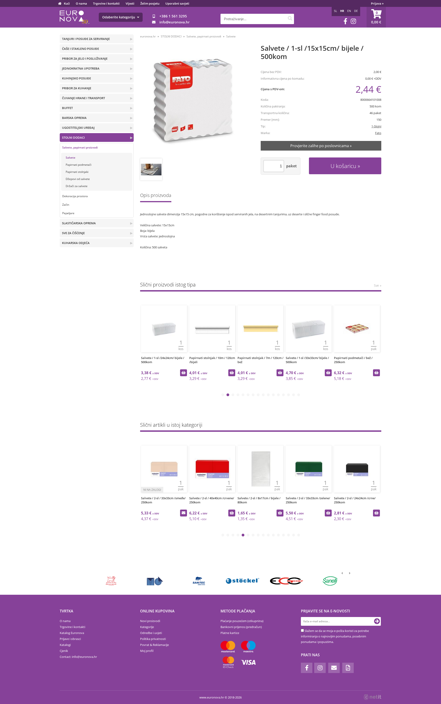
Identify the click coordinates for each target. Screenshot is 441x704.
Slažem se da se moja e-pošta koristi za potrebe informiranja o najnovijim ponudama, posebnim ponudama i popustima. (335, 636)
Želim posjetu (149, 3)
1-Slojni (376, 126)
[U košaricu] (183, 372)
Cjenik (64, 651)
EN (349, 11)
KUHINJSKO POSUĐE (76, 78)
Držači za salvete (77, 186)
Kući (67, 3)
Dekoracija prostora (75, 196)
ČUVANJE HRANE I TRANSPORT (83, 98)
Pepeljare (68, 213)
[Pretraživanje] (290, 19)
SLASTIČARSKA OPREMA (79, 223)
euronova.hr (148, 36)
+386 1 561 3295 (173, 16)
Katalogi (65, 645)
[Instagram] (353, 21)
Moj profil (146, 651)
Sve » (377, 285)
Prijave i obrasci (70, 639)
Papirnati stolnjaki (77, 172)
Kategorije (147, 627)
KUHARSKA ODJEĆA (76, 243)
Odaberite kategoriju (119, 17)
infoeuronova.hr (174, 22)
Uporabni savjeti (177, 3)
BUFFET (67, 108)
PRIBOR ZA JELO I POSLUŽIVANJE (84, 58)
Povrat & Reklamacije (154, 645)
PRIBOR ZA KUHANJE (76, 88)
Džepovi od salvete (78, 179)
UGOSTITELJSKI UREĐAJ (78, 128)
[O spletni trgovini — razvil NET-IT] (372, 697)
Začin (65, 205)
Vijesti (130, 3)
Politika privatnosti (153, 639)
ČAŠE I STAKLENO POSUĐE (80, 49)
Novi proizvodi (150, 621)
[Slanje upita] (183, 513)
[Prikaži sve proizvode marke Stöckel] (242, 581)
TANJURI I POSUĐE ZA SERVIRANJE (86, 39)
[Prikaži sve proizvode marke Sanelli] (330, 581)
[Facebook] (345, 21)
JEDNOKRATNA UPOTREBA (80, 68)
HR (342, 11)
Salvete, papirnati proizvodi (80, 147)
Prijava (377, 3)
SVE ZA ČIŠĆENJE (73, 233)
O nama (81, 3)
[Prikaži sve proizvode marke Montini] (155, 581)
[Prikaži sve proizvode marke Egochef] (286, 581)
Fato (378, 133)
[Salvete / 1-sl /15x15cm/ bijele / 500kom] (194, 102)
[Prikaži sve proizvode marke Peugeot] (111, 581)
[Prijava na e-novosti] (377, 621)
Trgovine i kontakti (106, 3)
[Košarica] (376, 17)
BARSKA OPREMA (74, 118)
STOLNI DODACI (73, 137)
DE (356, 11)
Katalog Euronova (72, 633)
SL (335, 11)
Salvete (70, 158)
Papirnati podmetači (78, 165)
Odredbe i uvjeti (151, 633)
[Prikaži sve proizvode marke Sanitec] (198, 581)
